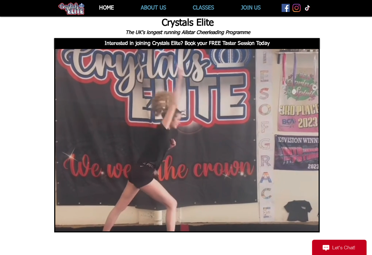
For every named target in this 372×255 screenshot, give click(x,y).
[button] (187, 43)
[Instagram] (296, 8)
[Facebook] (286, 8)
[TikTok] (307, 8)
